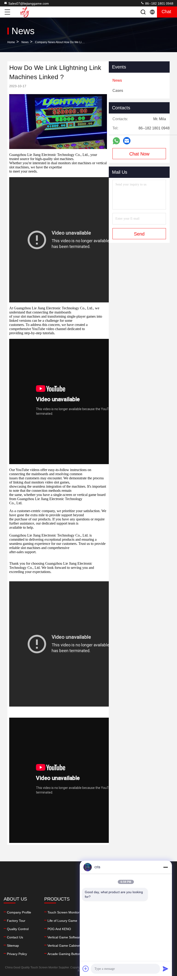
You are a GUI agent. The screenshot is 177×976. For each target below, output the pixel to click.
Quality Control (18, 929)
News (25, 42)
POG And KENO (59, 929)
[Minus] (165, 867)
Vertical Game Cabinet (63, 945)
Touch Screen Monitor (63, 912)
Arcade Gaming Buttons (64, 954)
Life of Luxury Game (62, 920)
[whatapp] (116, 141)
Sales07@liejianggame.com (28, 3)
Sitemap (13, 945)
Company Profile (19, 912)
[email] (127, 141)
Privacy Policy (17, 954)
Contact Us (15, 937)
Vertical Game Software (64, 937)
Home (11, 42)
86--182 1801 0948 (158, 3)
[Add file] (86, 969)
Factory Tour (16, 920)
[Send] (165, 969)
